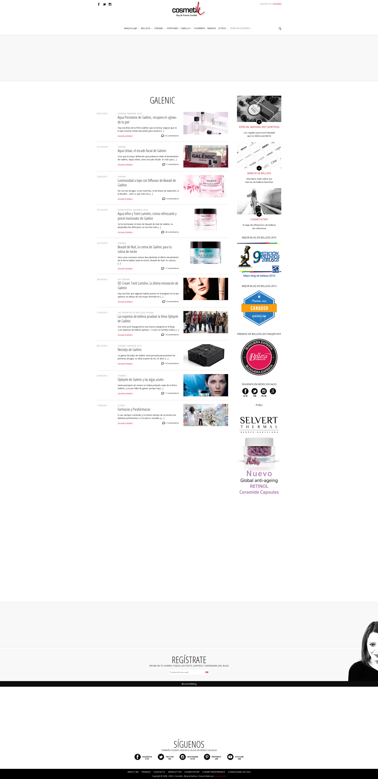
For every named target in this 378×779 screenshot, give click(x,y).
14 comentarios (172, 334)
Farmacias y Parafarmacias (134, 409)
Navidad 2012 (134, 345)
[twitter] (104, 4)
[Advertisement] (189, 58)
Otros (222, 28)
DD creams (124, 279)
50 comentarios (172, 363)
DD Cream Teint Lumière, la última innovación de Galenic (148, 285)
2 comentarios (172, 164)
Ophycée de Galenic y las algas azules (141, 379)
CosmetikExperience (213, 771)
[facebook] (99, 4)
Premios (146, 771)
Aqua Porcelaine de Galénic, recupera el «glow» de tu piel (147, 119)
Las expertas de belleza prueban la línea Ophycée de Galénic (148, 319)
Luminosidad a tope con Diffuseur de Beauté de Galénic (147, 183)
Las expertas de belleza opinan (136, 312)
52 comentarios (172, 135)
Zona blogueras (239, 28)
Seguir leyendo (125, 136)
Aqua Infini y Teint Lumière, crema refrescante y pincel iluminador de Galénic (147, 216)
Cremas (158, 28)
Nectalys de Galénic (130, 349)
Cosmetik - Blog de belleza (186, 776)
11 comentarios (172, 268)
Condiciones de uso (239, 771)
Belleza (145, 28)
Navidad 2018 (134, 113)
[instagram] (110, 4)
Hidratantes (125, 209)
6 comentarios (172, 301)
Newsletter (174, 771)
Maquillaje (130, 28)
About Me (133, 771)
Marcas (211, 28)
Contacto (265, 3)
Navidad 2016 (140, 209)
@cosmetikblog (189, 683)
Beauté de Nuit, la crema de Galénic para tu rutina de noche (145, 249)
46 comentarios (172, 232)
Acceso (277, 3)
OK (206, 672)
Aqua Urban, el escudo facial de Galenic (142, 150)
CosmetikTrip (191, 771)
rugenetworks (220, 776)
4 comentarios (172, 198)
